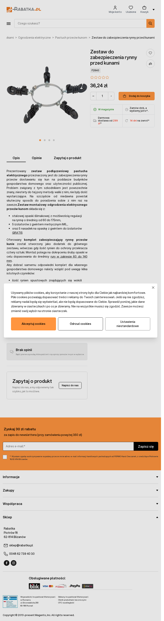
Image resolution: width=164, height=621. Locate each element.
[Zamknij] (153, 287)
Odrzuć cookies (80, 324)
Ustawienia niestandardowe (128, 324)
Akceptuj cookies (33, 324)
